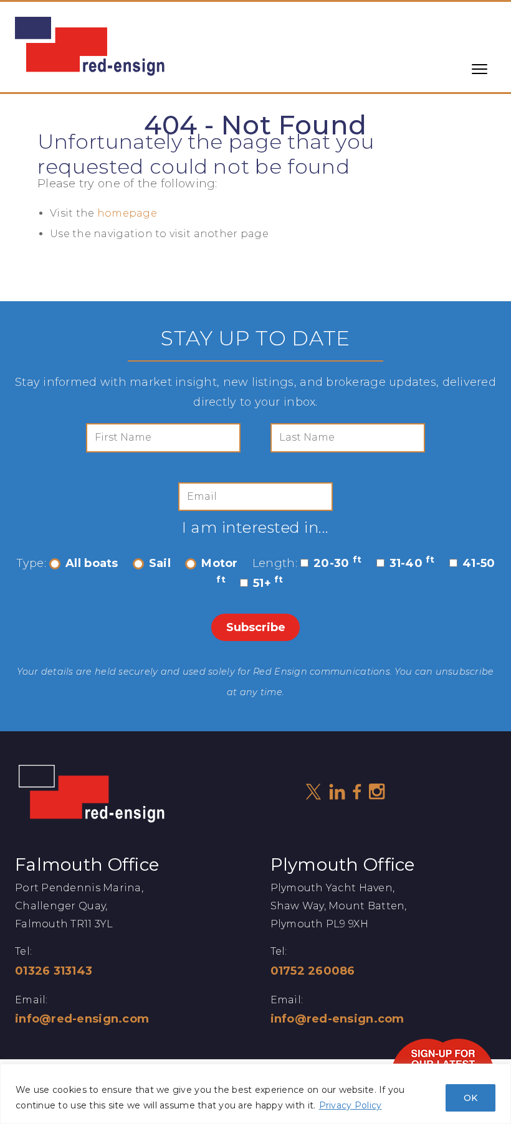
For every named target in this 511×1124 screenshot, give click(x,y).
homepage (127, 213)
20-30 (337, 563)
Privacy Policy (350, 1105)
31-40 (412, 563)
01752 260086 (312, 971)
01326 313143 (53, 971)
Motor (219, 563)
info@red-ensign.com (82, 1019)
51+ (268, 583)
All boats (91, 563)
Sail (160, 563)
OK (470, 1097)
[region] (255, 1094)
